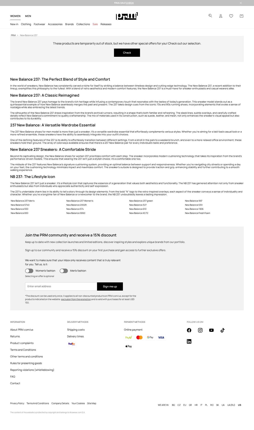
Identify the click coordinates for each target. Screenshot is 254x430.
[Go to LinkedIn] (191, 343)
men (28, 16)
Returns (15, 336)
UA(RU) (231, 405)
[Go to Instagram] (202, 332)
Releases (106, 24)
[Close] (241, 3)
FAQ (12, 376)
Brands (69, 24)
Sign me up (110, 286)
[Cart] (241, 16)
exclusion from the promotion (76, 299)
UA (223, 405)
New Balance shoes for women (66, 156)
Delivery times (75, 336)
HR (196, 405)
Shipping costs (76, 329)
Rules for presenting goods (26, 363)
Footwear (39, 24)
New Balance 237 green (141, 200)
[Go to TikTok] (224, 332)
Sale (95, 24)
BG (173, 405)
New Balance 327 (138, 204)
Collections (83, 24)
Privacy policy (17, 403)
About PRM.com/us (21, 329)
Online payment (133, 329)
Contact (15, 383)
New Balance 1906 (194, 209)
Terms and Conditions (23, 349)
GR (190, 405)
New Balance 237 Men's (22, 200)
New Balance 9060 (75, 213)
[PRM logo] (127, 16)
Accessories (55, 24)
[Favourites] (231, 16)
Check (127, 52)
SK (217, 405)
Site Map (91, 403)
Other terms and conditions (26, 356)
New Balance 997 (193, 200)
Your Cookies (78, 403)
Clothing (26, 24)
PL (206, 405)
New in (14, 24)
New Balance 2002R (76, 204)
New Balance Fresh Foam (197, 213)
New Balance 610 (137, 209)
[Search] (210, 16)
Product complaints (21, 343)
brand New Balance (26, 101)
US (239, 405)
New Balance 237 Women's (79, 200)
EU (184, 405)
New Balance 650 (19, 213)
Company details (60, 403)
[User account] (220, 16)
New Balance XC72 (138, 213)
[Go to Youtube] (213, 332)
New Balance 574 (75, 209)
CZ (179, 405)
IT (201, 405)
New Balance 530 (193, 204)
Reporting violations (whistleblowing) (32, 370)
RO (211, 405)
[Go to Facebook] (191, 332)
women (15, 16)
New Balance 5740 (20, 204)
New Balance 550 (19, 209)
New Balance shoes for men (35, 131)
